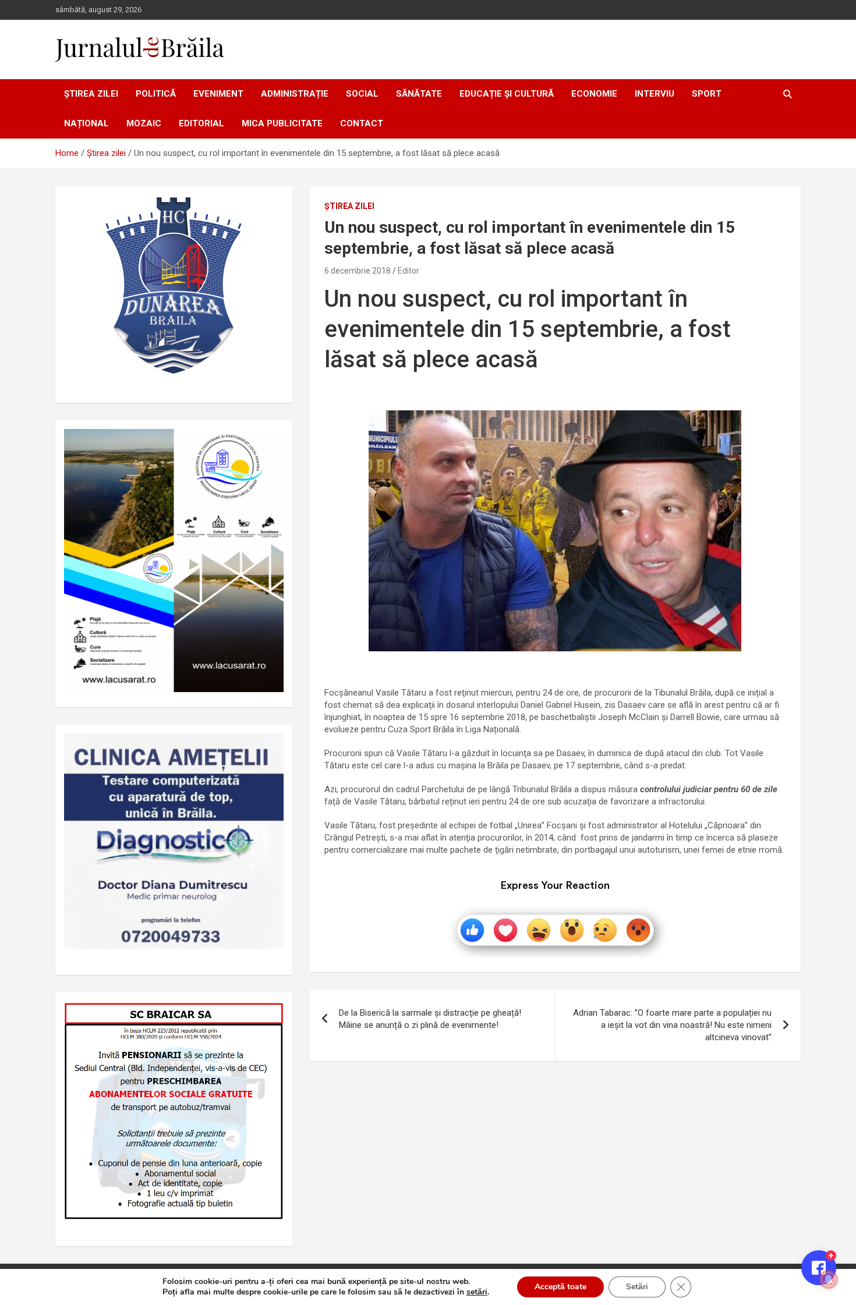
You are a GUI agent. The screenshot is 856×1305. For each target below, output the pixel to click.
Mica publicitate (282, 123)
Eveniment (218, 93)
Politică (156, 93)
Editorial (201, 123)
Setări (637, 1286)
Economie (594, 93)
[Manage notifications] (828, 1279)
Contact (361, 123)
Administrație (294, 93)
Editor (408, 270)
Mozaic (143, 123)
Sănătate (419, 93)
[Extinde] (268, 748)
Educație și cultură (506, 93)
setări (476, 1292)
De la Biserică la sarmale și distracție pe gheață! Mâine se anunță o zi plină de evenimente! (430, 1019)
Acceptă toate (560, 1286)
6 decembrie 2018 (357, 270)
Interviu (654, 93)
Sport (706, 93)
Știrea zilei (91, 93)
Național (86, 123)
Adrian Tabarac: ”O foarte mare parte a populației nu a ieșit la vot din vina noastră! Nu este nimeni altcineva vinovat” (672, 1025)
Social (362, 93)
